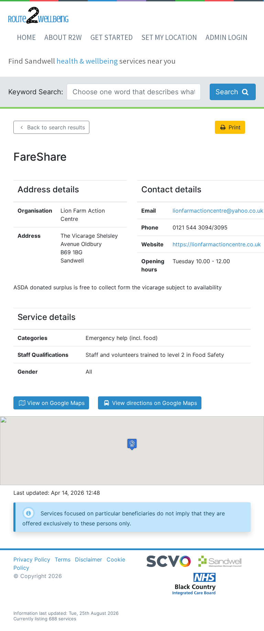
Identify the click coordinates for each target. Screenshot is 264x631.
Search (228, 92)
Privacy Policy (31, 559)
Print (234, 127)
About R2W (63, 37)
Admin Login (227, 37)
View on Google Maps (55, 402)
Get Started (111, 37)
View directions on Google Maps (153, 402)
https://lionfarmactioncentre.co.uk (217, 244)
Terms (62, 559)
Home (26, 37)
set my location (169, 37)
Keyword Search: (35, 92)
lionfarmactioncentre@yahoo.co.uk (218, 210)
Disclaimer (88, 559)
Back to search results (55, 127)
